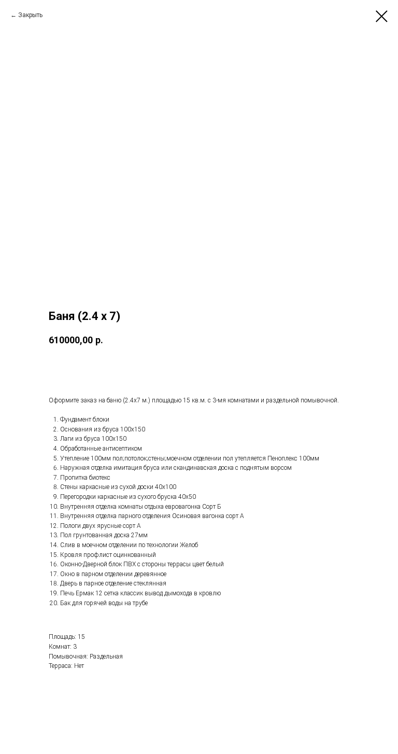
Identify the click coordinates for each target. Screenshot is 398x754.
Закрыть (30, 15)
